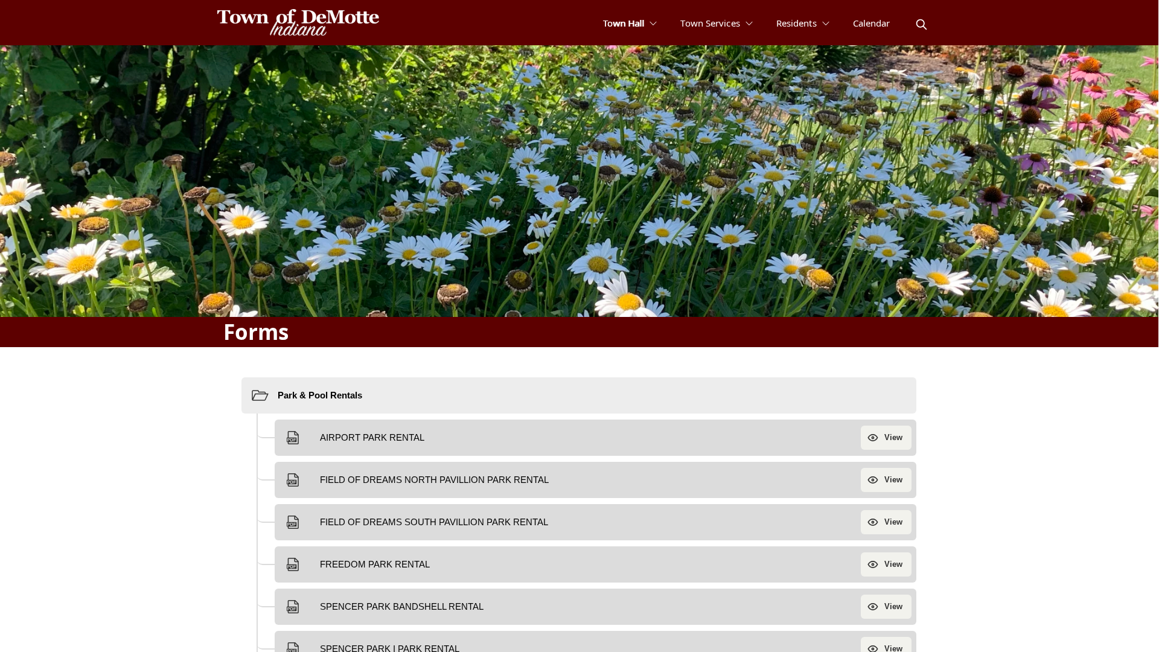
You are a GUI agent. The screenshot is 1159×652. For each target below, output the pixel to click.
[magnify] (921, 24)
